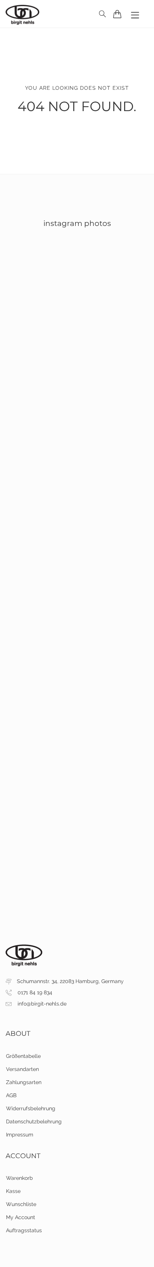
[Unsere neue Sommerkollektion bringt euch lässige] (77, 872)
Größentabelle (23, 1056)
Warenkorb (19, 1178)
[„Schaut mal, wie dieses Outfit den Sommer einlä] (77, 787)
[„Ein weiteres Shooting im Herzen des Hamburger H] (77, 702)
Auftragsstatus (24, 1230)
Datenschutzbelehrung (34, 1121)
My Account (20, 1217)
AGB (11, 1095)
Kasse (13, 1191)
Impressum (19, 1135)
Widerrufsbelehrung (30, 1108)
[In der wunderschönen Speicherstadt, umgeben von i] (77, 616)
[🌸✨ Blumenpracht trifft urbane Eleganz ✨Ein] (77, 531)
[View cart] (117, 14)
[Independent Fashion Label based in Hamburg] (22, 14)
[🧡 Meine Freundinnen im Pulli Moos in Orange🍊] (77, 276)
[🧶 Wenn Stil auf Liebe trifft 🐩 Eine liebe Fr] (77, 361)
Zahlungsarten (23, 1082)
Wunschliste (21, 1204)
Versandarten (22, 1069)
